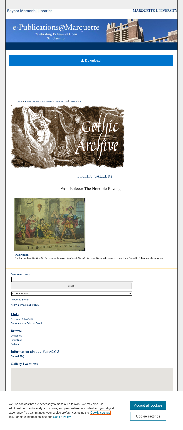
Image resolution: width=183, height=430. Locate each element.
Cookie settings (100, 412)
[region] (91, 410)
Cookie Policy (62, 416)
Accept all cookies (148, 405)
